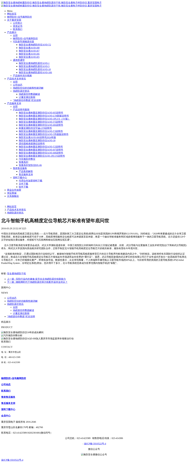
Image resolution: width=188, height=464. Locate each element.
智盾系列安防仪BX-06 (30, 165)
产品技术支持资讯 (16, 78)
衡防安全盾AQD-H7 (29, 51)
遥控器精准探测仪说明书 (32, 143)
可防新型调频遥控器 (23, 41)
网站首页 (11, 14)
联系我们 (17, 29)
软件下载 (23, 187)
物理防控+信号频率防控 (19, 17)
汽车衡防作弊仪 (27, 159)
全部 (15, 35)
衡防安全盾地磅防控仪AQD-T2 (35, 44)
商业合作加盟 (14, 190)
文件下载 (23, 183)
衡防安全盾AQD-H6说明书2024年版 (37, 137)
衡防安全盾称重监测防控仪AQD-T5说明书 (41, 122)
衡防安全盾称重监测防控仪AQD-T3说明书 (41, 131)
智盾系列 (23, 162)
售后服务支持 (26, 174)
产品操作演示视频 (22, 75)
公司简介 (17, 23)
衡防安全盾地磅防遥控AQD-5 (34, 66)
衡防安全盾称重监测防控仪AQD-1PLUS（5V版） (44, 119)
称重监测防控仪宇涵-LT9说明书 (35, 128)
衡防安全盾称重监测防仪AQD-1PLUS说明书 (42, 156)
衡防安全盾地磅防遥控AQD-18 (35, 69)
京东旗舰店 (13, 196)
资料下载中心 (20, 177)
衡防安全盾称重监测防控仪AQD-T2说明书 (41, 146)
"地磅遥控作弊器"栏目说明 (27, 100)
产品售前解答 (26, 171)
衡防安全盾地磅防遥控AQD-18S (35, 72)
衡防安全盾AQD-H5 (29, 57)
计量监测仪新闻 (27, 97)
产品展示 (11, 32)
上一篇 (36, 279)
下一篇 (37, 282)
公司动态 (17, 85)
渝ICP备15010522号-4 (95, 443)
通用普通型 (19, 60)
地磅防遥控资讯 (21, 91)
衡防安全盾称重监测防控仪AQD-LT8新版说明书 (44, 115)
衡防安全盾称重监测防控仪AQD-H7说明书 (41, 149)
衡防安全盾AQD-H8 (29, 48)
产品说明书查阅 (21, 109)
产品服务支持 (14, 103)
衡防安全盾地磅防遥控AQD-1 (34, 63)
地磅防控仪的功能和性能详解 (28, 88)
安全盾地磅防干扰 (16, 273)
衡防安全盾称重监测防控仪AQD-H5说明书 (41, 112)
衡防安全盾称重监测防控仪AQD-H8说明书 (41, 153)
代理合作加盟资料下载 (30, 180)
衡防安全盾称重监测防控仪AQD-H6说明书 (41, 125)
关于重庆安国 (14, 20)
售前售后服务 (20, 168)
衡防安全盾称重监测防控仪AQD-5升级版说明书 (43, 134)
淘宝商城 (11, 193)
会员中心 (6, 415)
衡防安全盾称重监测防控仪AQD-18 (37, 140)
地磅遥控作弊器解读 (29, 94)
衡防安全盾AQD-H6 (29, 54)
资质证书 (17, 26)
